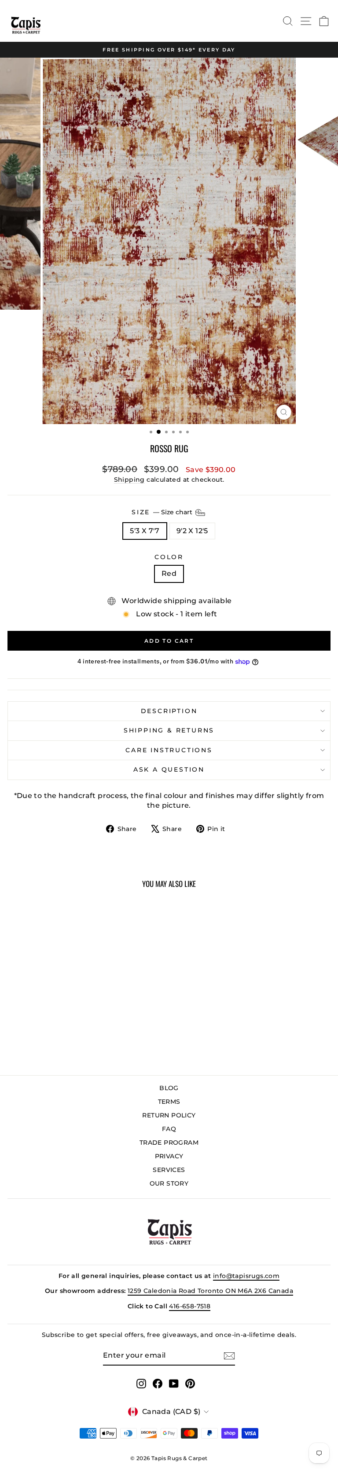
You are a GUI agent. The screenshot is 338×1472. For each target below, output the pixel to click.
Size (163, 512)
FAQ (169, 1129)
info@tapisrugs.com (246, 1276)
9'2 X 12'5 (192, 531)
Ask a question (169, 769)
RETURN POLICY (168, 1115)
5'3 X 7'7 (145, 531)
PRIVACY (169, 1156)
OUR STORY (169, 1183)
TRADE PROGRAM (169, 1142)
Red (169, 573)
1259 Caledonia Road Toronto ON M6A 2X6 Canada (210, 1291)
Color (169, 557)
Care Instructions (169, 750)
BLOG (169, 1088)
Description (169, 711)
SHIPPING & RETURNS (169, 730)
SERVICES (169, 1170)
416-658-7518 (189, 1306)
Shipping (129, 479)
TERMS (169, 1102)
